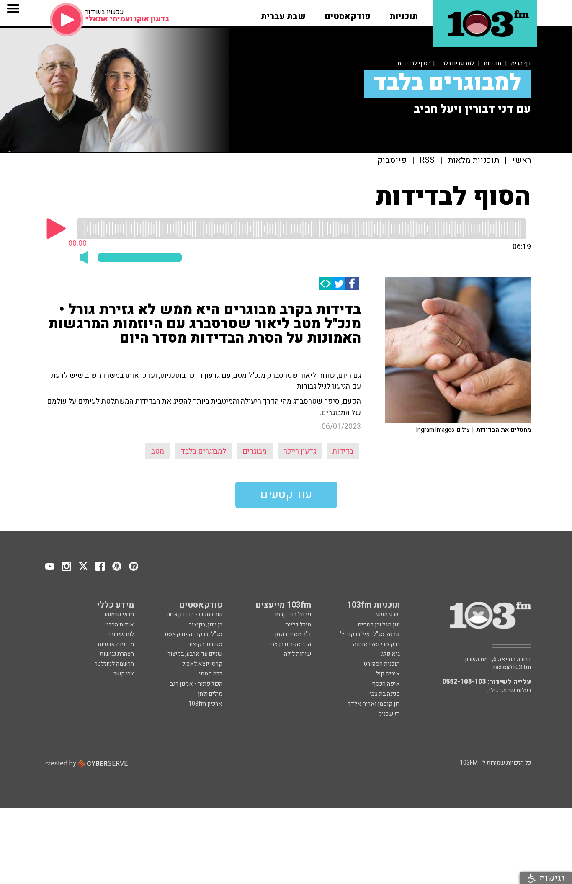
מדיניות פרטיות (116, 644)
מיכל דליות (298, 624)
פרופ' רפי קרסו (293, 614)
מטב (157, 451)
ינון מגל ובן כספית (379, 624)
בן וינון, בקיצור (205, 624)
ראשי (521, 160)
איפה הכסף (386, 683)
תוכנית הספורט (382, 664)
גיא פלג (390, 654)
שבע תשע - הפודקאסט (194, 614)
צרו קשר (123, 673)
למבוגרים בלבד (456, 63)
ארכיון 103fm (205, 704)
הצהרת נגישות (117, 654)
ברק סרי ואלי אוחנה (376, 644)
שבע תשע (388, 614)
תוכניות (492, 63)
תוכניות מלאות (473, 160)
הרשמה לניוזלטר (114, 664)
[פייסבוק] (352, 283)
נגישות (550, 878)
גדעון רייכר (299, 451)
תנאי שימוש (119, 614)
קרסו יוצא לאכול (202, 664)
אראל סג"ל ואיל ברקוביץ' (370, 634)
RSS (427, 160)
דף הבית (521, 63)
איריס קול (388, 673)
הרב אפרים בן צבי (290, 644)
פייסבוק (392, 160)
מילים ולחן (210, 694)
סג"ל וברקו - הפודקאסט (193, 634)
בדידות (342, 451)
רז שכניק (389, 714)
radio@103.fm (512, 667)
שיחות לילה (297, 654)
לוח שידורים (120, 634)
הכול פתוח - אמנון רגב (196, 683)
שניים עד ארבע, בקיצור (194, 654)
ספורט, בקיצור (205, 644)
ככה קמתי (210, 673)
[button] (403, 13)
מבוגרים (254, 451)
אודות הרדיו (119, 624)
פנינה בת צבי (385, 694)
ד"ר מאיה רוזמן (293, 634)
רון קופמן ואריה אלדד (374, 704)
